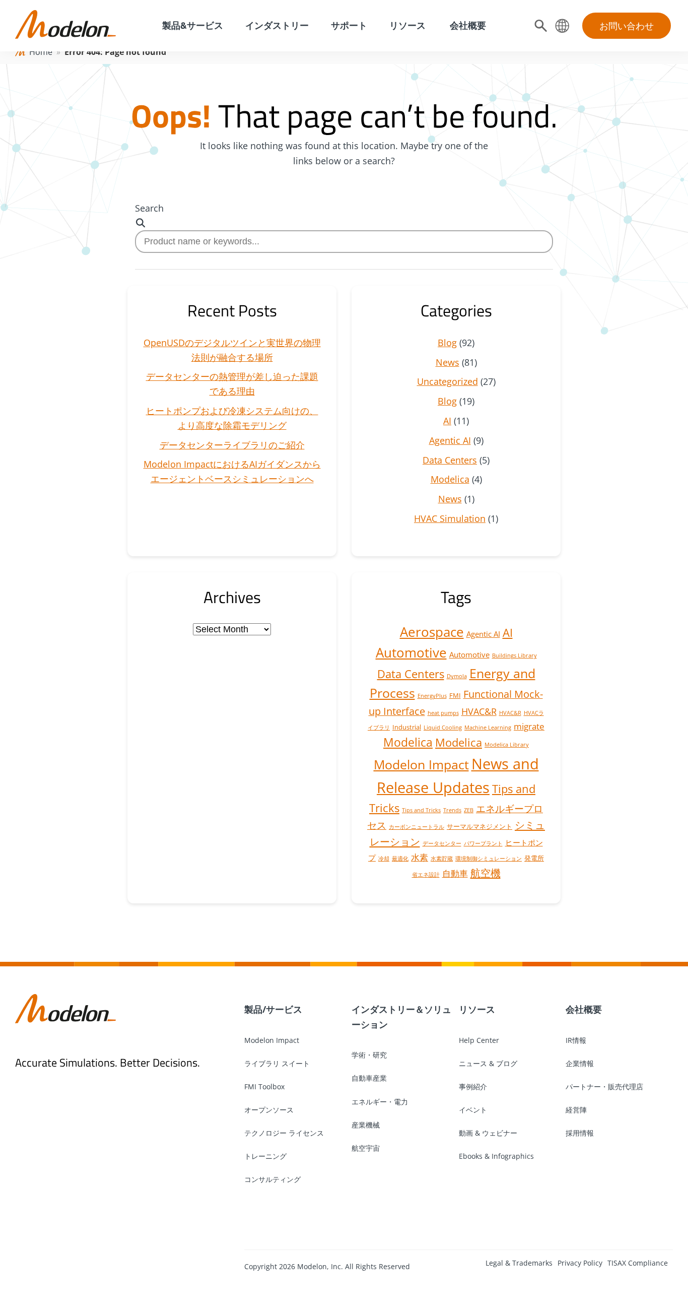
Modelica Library (507, 744)
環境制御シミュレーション (488, 858)
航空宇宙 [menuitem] (366, 1148)
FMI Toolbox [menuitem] (264, 1086)
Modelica (450, 479)
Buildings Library (514, 655)
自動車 (455, 873)
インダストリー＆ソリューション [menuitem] (401, 1016)
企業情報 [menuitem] (580, 1063)
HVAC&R (479, 711)
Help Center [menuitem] (479, 1040)
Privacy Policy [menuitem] (580, 1263)
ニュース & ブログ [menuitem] (488, 1063)
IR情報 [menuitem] (576, 1040)
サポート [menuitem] (349, 25)
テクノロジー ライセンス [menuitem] (284, 1133)
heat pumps (443, 712)
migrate (529, 726)
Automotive (411, 652)
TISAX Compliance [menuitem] (637, 1263)
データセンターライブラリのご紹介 (232, 445)
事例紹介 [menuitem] (473, 1086)
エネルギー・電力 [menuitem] (380, 1101)
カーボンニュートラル (416, 826)
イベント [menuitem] (473, 1109)
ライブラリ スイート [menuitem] (277, 1063)
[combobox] (344, 241)
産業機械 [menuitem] (366, 1125)
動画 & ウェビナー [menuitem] (488, 1133)
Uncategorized (447, 381)
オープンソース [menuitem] (269, 1109)
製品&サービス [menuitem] (191, 25)
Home (40, 51)
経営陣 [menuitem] (576, 1109)
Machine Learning (487, 727)
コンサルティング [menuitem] (272, 1179)
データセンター (442, 843)
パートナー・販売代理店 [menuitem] (604, 1086)
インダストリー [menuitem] (277, 25)
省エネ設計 (426, 874)
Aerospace (432, 632)
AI (447, 421)
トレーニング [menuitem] (265, 1156)
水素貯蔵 (442, 858)
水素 (419, 857)
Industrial (406, 727)
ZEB (468, 810)
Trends (452, 810)
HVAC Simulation (450, 518)
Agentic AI (450, 440)
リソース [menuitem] (407, 25)
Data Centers (450, 460)
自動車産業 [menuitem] (369, 1078)
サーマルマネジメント (479, 826)
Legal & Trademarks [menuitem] (519, 1263)
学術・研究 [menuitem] (369, 1055)
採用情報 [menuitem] (580, 1133)
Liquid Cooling (443, 727)
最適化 (400, 858)
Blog (447, 343)
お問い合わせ (626, 26)
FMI (455, 695)
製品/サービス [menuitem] (273, 1009)
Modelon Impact (421, 764)
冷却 (383, 858)
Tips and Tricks (421, 810)
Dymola (457, 676)
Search (149, 208)
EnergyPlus (432, 695)
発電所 (534, 858)
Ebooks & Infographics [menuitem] (496, 1156)
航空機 (485, 873)
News (447, 362)
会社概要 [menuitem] (467, 25)
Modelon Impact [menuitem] (271, 1040)
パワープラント (483, 843)
